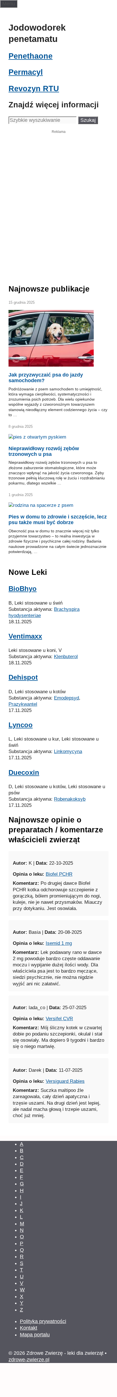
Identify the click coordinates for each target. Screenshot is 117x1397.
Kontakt (28, 1328)
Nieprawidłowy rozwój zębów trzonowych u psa (44, 451)
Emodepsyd (66, 698)
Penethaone (31, 56)
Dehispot (23, 677)
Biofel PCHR (59, 874)
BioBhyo (23, 588)
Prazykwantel (23, 704)
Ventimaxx (25, 636)
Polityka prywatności (43, 1321)
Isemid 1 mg (59, 943)
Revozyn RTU (34, 88)
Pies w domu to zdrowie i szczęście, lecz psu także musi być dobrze (58, 519)
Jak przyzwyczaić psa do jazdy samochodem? (46, 377)
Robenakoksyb (69, 799)
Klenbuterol (66, 656)
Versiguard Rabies (65, 1081)
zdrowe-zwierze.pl (29, 1359)
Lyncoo (21, 725)
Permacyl (26, 72)
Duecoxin (24, 772)
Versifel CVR (59, 1018)
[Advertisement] (58, 196)
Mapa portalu (35, 1335)
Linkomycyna (68, 751)
